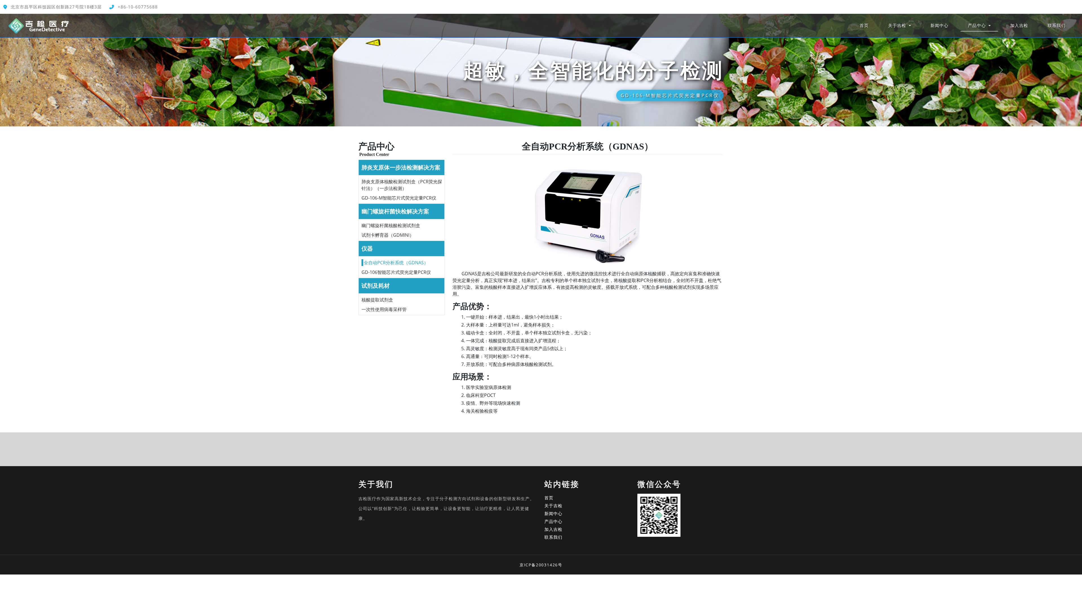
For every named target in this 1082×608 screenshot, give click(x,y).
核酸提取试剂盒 (377, 300)
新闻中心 (939, 25)
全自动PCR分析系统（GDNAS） (396, 263)
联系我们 (1057, 25)
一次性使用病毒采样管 (384, 309)
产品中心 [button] (977, 25)
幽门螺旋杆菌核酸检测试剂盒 (391, 225)
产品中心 (553, 521)
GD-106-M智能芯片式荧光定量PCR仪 (399, 198)
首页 (864, 25)
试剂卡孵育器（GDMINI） (388, 235)
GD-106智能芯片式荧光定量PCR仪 (396, 272)
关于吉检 (553, 505)
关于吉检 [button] (898, 25)
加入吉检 (1019, 25)
